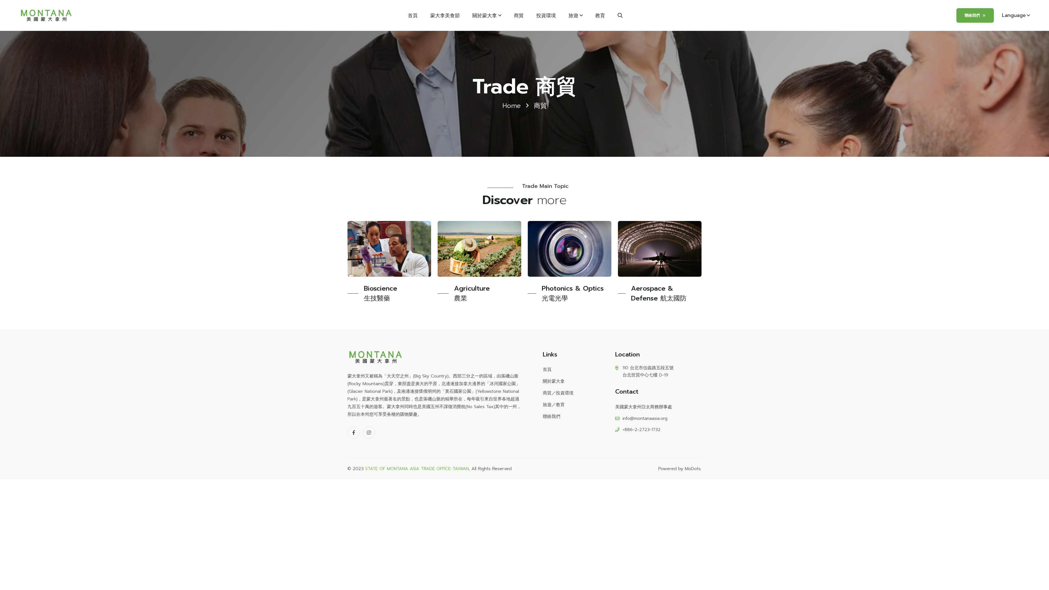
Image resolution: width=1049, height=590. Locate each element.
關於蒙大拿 (484, 15)
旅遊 (573, 15)
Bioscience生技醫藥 (380, 293)
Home (511, 106)
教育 (600, 15)
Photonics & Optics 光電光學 (573, 293)
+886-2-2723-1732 (642, 429)
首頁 (413, 15)
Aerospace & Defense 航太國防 (658, 293)
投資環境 (546, 15)
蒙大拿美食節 (445, 15)
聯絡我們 (972, 15)
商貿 (519, 15)
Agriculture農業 (472, 293)
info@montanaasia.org (645, 418)
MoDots (693, 468)
